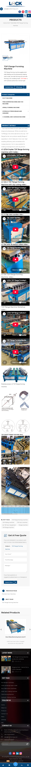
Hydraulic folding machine (8, 697)
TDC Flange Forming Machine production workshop (20, 658)
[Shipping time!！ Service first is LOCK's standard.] (6, 669)
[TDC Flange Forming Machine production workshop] (6, 658)
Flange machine (23, 525)
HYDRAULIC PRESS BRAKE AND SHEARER (12, 112)
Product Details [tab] (9, 125)
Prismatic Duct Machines (9, 594)
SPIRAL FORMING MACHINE (10, 107)
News (2, 716)
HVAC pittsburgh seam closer (9, 685)
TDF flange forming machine (20, 519)
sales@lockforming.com (11, 9)
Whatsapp (19, 87)
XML (2, 722)
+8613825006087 (9, 739)
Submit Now (9, 582)
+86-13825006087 (9, 734)
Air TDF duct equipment (9, 525)
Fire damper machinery (7, 682)
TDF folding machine (8, 522)
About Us (3, 707)
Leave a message (15, 764)
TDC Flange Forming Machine (10, 602)
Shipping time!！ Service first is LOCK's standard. (20, 668)
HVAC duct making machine (9, 691)
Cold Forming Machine (7, 694)
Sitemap (3, 719)
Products (3, 710)
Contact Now (9, 87)
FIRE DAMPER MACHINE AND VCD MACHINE (12, 103)
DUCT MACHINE (11, 23)
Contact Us (4, 713)
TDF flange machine (8, 527)
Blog (20, 758)
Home (5, 23)
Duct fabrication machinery (8, 688)
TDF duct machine (22, 522)
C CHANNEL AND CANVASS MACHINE (13, 117)
